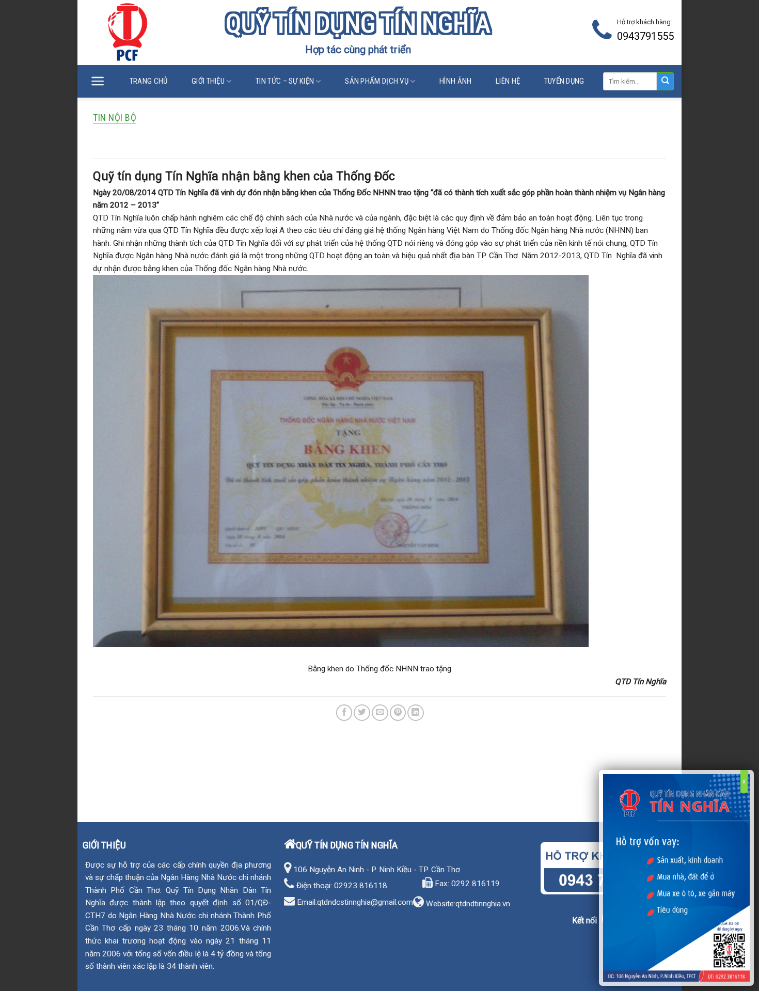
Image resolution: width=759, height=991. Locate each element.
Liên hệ (508, 81)
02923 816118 (360, 885)
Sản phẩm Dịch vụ (376, 81)
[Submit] (665, 81)
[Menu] (97, 81)
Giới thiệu (208, 81)
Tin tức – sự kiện (285, 81)
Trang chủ (149, 81)
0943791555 (645, 36)
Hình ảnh (455, 81)
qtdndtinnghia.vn (482, 903)
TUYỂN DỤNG (564, 81)
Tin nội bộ (114, 117)
